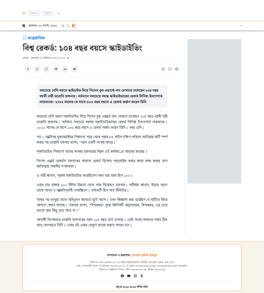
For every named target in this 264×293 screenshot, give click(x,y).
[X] (141, 275)
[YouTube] (128, 275)
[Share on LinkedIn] (65, 69)
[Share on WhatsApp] (46, 69)
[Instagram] (135, 275)
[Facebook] (122, 275)
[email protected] (146, 266)
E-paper (34, 13)
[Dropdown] (58, 13)
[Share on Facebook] (27, 69)
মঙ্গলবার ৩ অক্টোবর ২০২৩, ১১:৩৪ (44, 58)
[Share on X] (37, 69)
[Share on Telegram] (55, 69)
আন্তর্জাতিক (36, 37)
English (48, 13)
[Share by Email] (74, 69)
